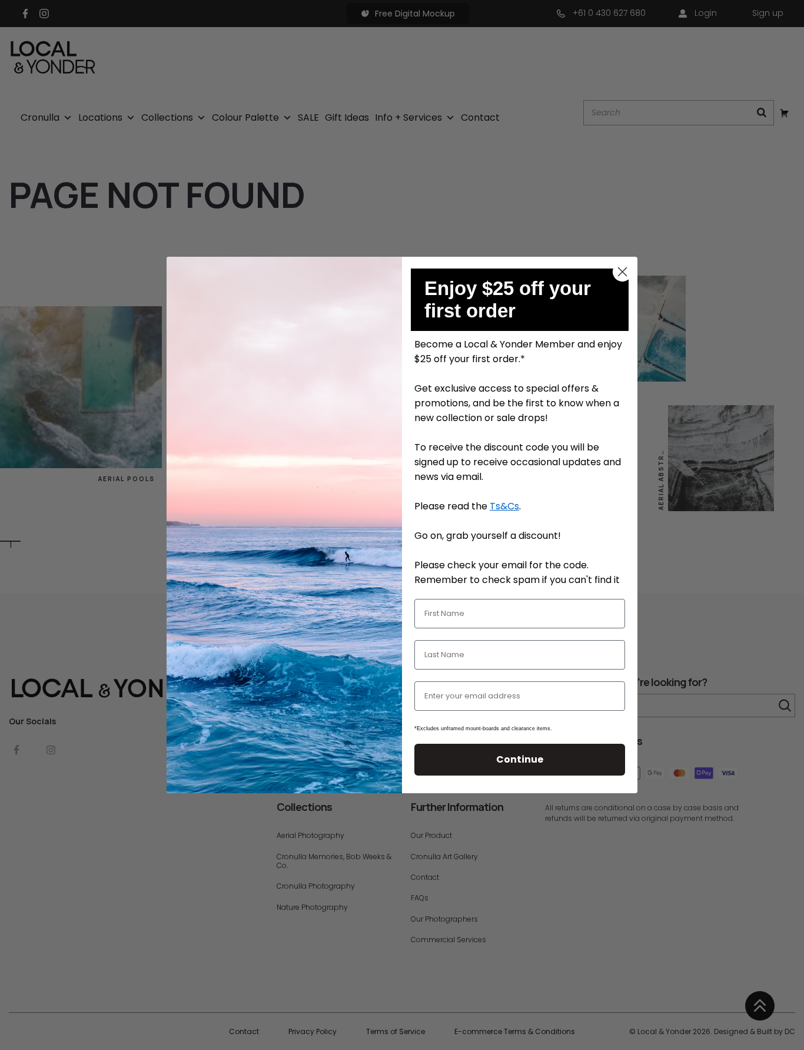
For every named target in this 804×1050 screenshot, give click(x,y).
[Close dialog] (622, 271)
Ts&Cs (504, 506)
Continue (519, 759)
